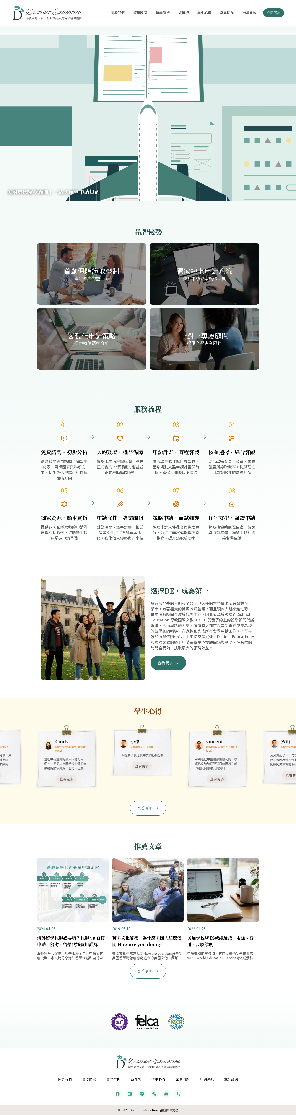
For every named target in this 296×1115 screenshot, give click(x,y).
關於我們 (118, 12)
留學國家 (140, 12)
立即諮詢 (274, 12)
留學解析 (163, 12)
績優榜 (183, 12)
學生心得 (204, 12)
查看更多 (35, 779)
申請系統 (249, 12)
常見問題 (227, 12)
